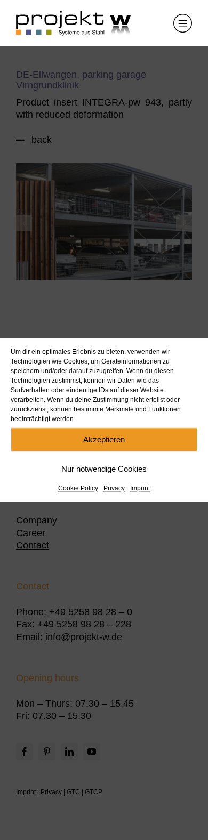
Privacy (114, 488)
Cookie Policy (78, 488)
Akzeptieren (104, 439)
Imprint (140, 488)
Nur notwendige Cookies (104, 468)
